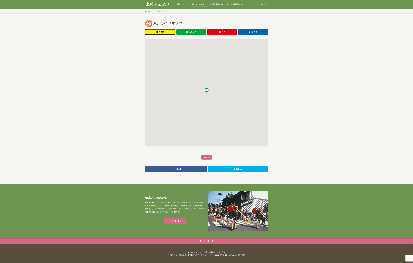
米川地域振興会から (235, 4)
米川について (181, 4)
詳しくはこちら (175, 221)
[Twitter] (238, 169)
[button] (206, 90)
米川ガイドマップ (198, 4)
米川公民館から (216, 4)
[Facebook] (176, 169)
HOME (149, 11)
